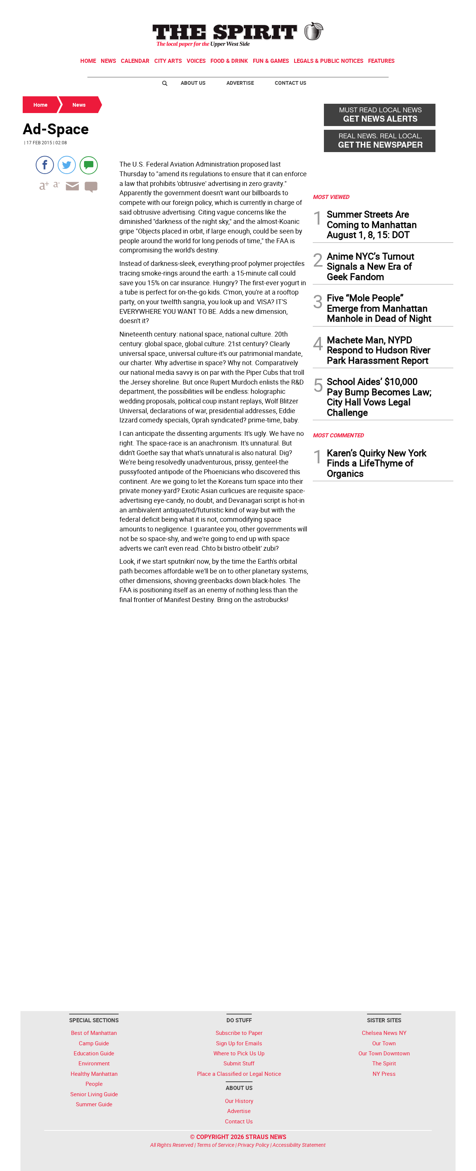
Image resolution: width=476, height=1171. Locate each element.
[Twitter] (67, 165)
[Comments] (89, 165)
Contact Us (290, 82)
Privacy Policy (253, 1144)
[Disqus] (165, 709)
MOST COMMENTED (338, 435)
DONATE (435, 9)
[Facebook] (45, 165)
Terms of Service (215, 1144)
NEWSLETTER (393, 9)
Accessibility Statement (299, 1144)
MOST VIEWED (331, 196)
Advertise (240, 82)
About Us (193, 82)
